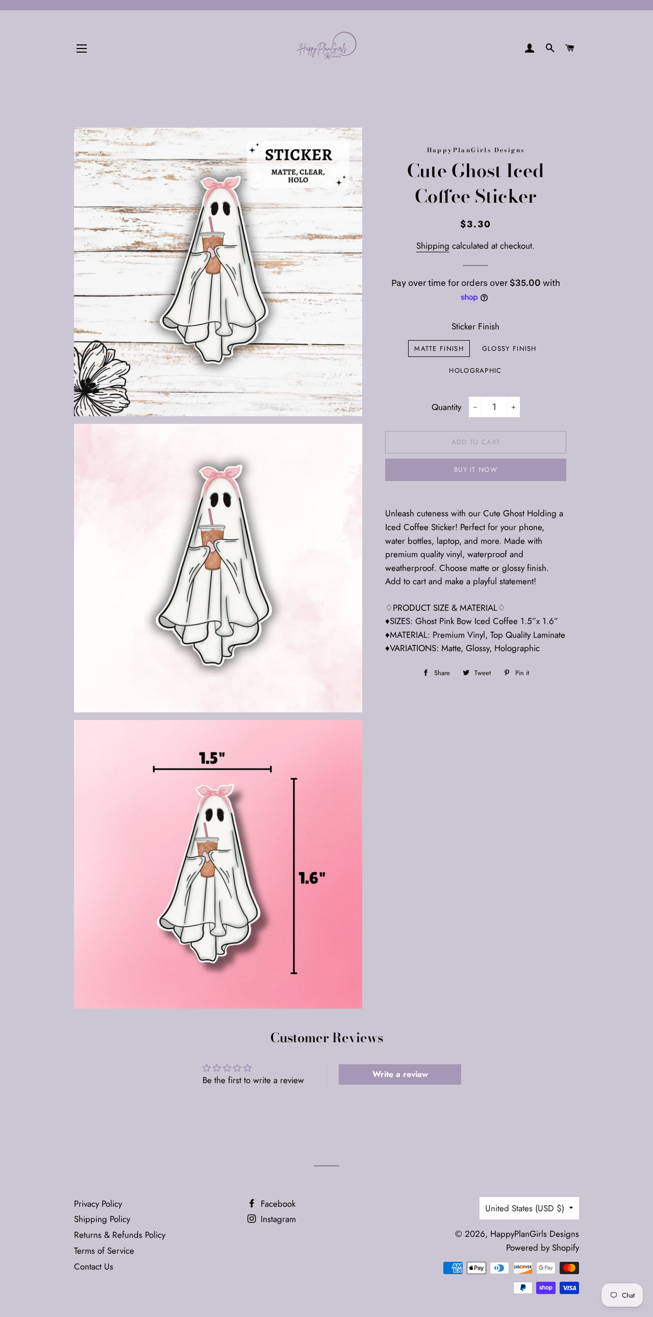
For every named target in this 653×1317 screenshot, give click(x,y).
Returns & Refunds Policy (119, 1235)
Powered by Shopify (542, 1247)
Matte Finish (439, 348)
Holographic (475, 370)
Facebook (276, 1204)
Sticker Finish (475, 326)
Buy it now (475, 469)
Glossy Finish (509, 348)
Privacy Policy (98, 1204)
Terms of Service (104, 1250)
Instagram (277, 1219)
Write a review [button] (400, 1074)
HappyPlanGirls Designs (534, 1234)
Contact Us (93, 1266)
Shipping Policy (102, 1219)
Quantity (446, 407)
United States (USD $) (524, 1208)
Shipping (432, 246)
